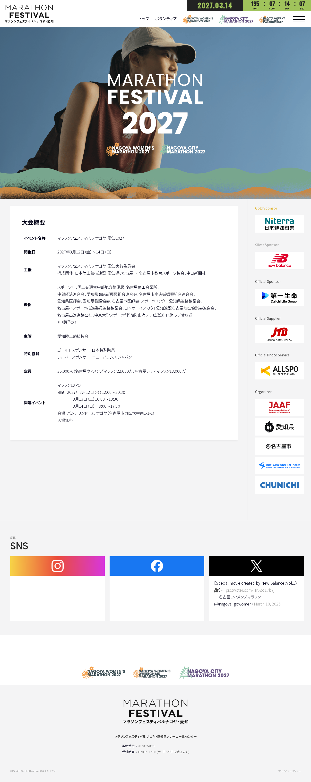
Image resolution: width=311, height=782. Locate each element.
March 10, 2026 (267, 604)
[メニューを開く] (299, 19)
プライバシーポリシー (289, 771)
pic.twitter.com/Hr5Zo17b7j (250, 590)
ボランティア (166, 18)
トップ (144, 18)
